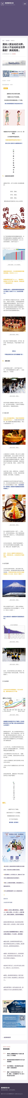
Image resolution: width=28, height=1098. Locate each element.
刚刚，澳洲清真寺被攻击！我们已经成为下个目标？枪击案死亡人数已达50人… (14, 977)
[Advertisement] (14, 22)
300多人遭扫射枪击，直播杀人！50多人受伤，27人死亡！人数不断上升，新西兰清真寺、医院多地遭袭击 (14, 912)
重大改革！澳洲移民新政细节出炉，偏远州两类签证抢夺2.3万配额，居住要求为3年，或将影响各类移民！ (14, 944)
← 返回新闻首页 (6, 1037)
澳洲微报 (7, 40)
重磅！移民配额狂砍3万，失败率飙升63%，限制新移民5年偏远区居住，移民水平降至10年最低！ (14, 956)
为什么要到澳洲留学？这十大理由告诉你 (13, 890)
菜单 (25, 4)
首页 (3, 40)
